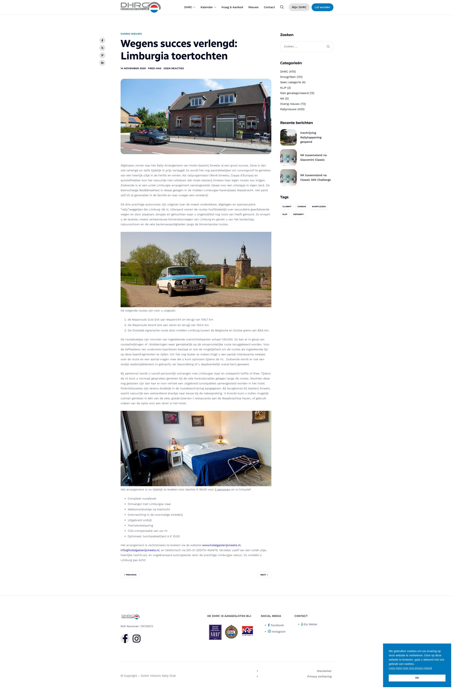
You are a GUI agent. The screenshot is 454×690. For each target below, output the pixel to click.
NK (282, 98)
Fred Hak (154, 68)
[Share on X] (102, 48)
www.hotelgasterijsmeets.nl (221, 545)
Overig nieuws (131, 33)
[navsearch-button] (282, 7)
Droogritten (288, 77)
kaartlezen (319, 206)
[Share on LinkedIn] (102, 63)
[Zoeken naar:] (306, 46)
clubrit (287, 206)
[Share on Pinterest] (102, 55)
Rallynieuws (288, 109)
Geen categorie (290, 82)
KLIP (283, 87)
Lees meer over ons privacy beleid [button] (410, 668)
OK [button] (417, 678)
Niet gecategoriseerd (294, 93)
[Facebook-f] (125, 638)
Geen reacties (174, 68)
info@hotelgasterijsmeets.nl (140, 550)
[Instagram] (136, 638)
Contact (269, 7)
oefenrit (298, 214)
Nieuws (253, 7)
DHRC (188, 7)
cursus (302, 206)
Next (263, 575)
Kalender (207, 7)
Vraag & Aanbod (232, 7)
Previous (131, 575)
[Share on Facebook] (102, 40)
